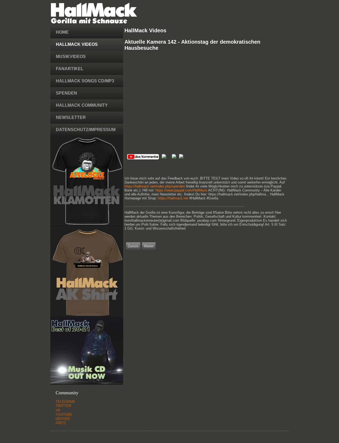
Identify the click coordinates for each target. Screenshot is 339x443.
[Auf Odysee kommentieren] (164, 157)
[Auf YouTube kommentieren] (143, 158)
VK (58, 410)
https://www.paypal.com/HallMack (181, 190)
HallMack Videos (77, 44)
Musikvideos (71, 56)
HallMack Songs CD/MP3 (85, 81)
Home (62, 32)
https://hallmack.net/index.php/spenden (154, 186)
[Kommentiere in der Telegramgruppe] (174, 157)
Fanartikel (69, 68)
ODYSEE (63, 419)
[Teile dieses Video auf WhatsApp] (181, 157)
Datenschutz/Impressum (85, 129)
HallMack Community (82, 105)
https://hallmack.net (173, 198)
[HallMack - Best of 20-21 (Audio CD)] (86, 383)
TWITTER (63, 406)
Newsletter (71, 117)
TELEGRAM (65, 402)
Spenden (66, 93)
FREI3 (60, 423)
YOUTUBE (64, 415)
